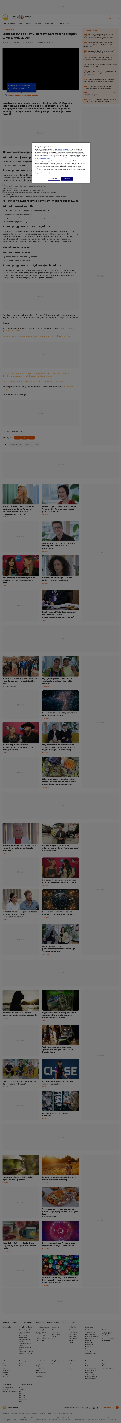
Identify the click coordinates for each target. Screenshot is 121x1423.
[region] (61, 162)
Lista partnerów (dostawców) (42, 173)
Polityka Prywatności (44, 158)
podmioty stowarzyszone (64, 149)
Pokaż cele (54, 178)
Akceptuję (67, 178)
